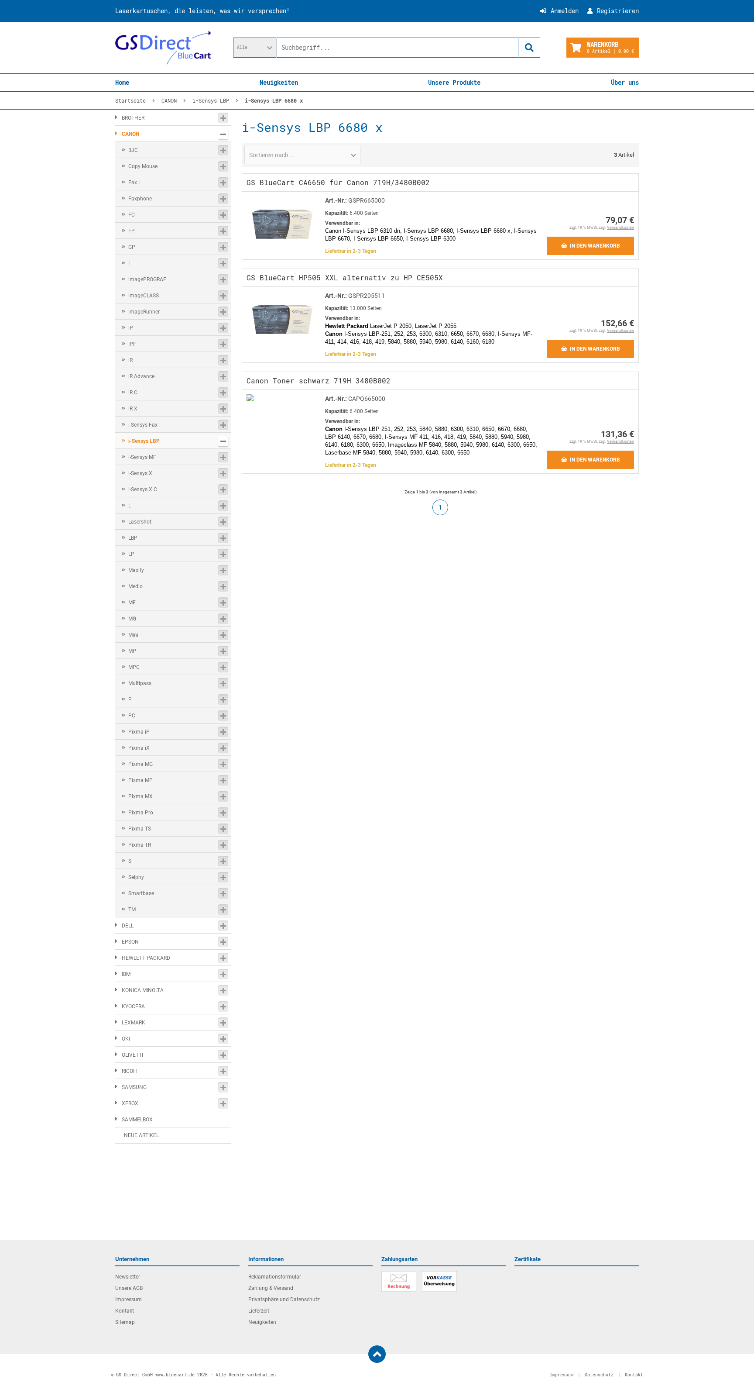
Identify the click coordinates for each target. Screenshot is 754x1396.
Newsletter (127, 1277)
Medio (135, 586)
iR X (132, 409)
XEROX (130, 1103)
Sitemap (125, 1322)
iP (130, 328)
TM (132, 910)
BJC (133, 150)
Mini (133, 635)
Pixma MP (140, 780)
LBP (132, 538)
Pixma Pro (140, 813)
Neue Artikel (141, 1135)
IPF (132, 344)
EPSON (130, 942)
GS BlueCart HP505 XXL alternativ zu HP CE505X (345, 277)
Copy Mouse (143, 166)
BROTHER (133, 118)
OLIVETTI (132, 1055)
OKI (126, 1039)
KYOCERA (133, 1006)
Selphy (136, 877)
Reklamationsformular (274, 1277)
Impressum (128, 1299)
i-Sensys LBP (144, 441)
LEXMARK (133, 1023)
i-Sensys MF (142, 457)
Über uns (625, 82)
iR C (132, 393)
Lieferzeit (258, 1311)
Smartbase (141, 893)
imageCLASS (143, 296)
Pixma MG (140, 764)
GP (131, 247)
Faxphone (140, 199)
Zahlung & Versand (270, 1288)
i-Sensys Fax (143, 425)
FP (131, 231)
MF (132, 603)
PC (131, 716)
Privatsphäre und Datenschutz (284, 1299)
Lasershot (139, 522)
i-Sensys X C (142, 489)
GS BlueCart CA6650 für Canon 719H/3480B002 (338, 182)
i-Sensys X (140, 473)
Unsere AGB (129, 1288)
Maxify (136, 570)
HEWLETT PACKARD (146, 958)
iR (130, 360)
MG (132, 619)
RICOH (129, 1071)
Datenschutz (599, 1375)
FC (131, 215)
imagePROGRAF (147, 279)
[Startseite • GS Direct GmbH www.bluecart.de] (163, 48)
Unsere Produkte (454, 82)
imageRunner (144, 312)
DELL (128, 926)
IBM (126, 974)
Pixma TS (139, 829)
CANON (130, 134)
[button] (255, 48)
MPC (134, 667)
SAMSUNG (134, 1087)
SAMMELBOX (137, 1120)
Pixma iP (139, 732)
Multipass (139, 683)
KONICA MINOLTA (143, 990)
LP (131, 554)
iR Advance (141, 376)
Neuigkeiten (279, 82)
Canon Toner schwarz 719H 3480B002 (319, 380)
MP (132, 651)
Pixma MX (140, 796)
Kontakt (124, 1311)
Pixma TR (139, 845)
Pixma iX (139, 748)
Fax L (134, 182)
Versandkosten (620, 227)
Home (122, 82)
